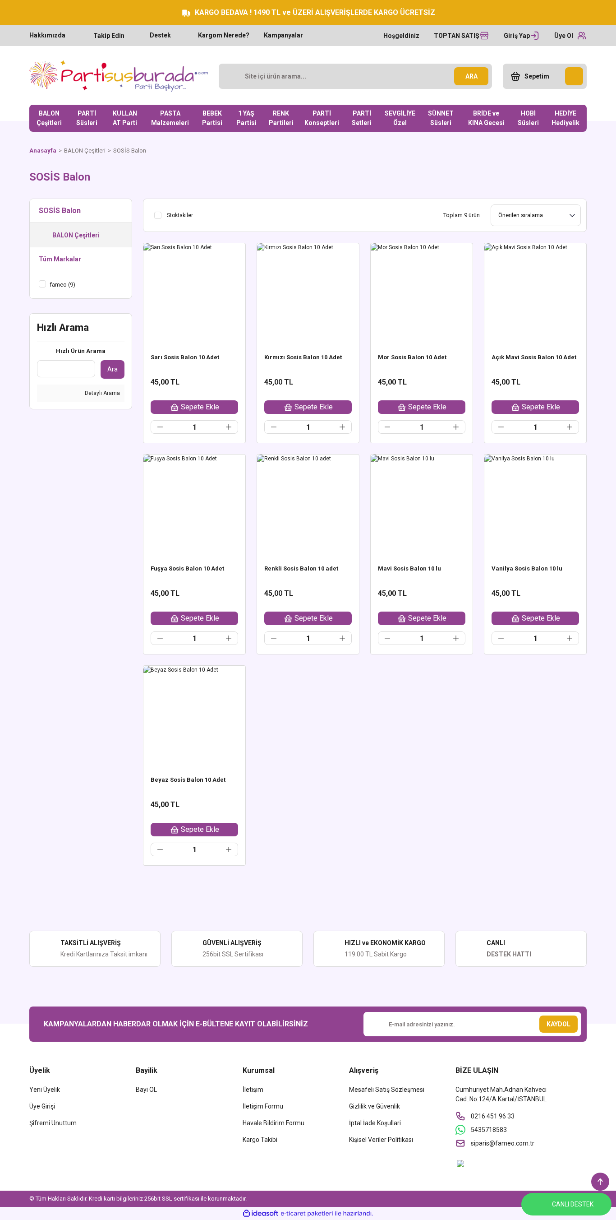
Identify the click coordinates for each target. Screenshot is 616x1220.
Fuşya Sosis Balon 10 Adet (187, 568)
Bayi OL (146, 1089)
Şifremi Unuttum (53, 1123)
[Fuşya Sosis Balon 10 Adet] (194, 506)
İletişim (253, 1089)
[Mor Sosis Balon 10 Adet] (422, 294)
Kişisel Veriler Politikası (381, 1139)
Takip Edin (108, 35)
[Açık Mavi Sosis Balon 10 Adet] (535, 294)
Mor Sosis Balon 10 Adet (412, 357)
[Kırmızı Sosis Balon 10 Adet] (308, 294)
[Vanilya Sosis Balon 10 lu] (535, 506)
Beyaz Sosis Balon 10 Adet (188, 779)
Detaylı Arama (101, 393)
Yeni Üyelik (44, 1089)
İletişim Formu (263, 1106)
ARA (471, 76)
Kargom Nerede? (223, 35)
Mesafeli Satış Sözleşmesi (386, 1089)
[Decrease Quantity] (160, 427)
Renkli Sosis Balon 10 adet (301, 568)
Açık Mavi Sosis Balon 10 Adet (534, 357)
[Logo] (118, 76)
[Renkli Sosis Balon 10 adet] (308, 506)
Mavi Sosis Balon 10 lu (409, 568)
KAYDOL (558, 1024)
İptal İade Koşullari (375, 1123)
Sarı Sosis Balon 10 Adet (185, 357)
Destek (160, 35)
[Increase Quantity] (229, 427)
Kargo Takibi (260, 1139)
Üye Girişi (42, 1106)
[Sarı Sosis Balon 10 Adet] (194, 294)
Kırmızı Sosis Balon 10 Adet (303, 357)
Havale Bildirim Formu (273, 1123)
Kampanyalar (283, 35)
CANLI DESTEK (572, 1204)
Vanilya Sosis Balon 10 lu (527, 568)
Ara (112, 369)
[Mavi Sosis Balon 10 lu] (422, 506)
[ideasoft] (261, 1213)
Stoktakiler (180, 215)
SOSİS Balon (129, 150)
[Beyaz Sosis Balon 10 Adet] (194, 717)
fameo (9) (62, 284)
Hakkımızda (47, 35)
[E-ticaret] (306, 1213)
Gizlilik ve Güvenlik (374, 1106)
